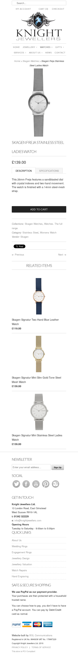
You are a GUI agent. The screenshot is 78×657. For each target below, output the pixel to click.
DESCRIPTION (24, 170)
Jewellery (30, 47)
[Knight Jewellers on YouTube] (36, 487)
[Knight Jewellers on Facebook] (26, 487)
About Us (35, 52)
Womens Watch (48, 232)
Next (60, 254)
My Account (23, 9)
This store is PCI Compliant (23, 651)
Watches (46, 47)
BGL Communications (40, 635)
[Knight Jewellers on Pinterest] (46, 487)
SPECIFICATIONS (49, 170)
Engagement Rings (22, 552)
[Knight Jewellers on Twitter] (17, 487)
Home (16, 47)
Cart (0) (43, 9)
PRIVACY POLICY (20, 647)
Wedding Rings (20, 546)
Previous (19, 254)
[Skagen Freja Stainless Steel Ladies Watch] (39, 135)
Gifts (59, 47)
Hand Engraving (20, 576)
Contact (60, 52)
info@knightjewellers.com (28, 520)
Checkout (58, 9)
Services (20, 52)
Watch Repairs (19, 570)
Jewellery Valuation (22, 564)
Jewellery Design (21, 558)
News (48, 52)
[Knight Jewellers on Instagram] (55, 487)
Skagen (24, 236)
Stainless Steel (30, 232)
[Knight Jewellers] (39, 27)
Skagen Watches (30, 60)
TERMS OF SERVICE (41, 647)
